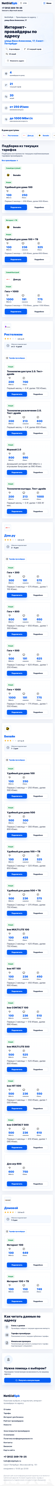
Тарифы (7, 1413)
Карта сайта (9, 1450)
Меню (48, 3)
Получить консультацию (29, 1380)
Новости (7, 1425)
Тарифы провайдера (17, 358)
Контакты (8, 1442)
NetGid (9, 3)
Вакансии (8, 1446)
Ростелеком (13, 135)
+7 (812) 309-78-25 (15, 1456)
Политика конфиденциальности (18, 1438)
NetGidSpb (8, 17)
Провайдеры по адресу (26, 17)
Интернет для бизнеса (13, 1417)
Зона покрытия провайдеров (17, 1431)
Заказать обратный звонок (12, 10)
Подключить (15, 207)
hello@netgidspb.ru (12, 1461)
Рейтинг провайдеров (13, 1421)
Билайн (46, 135)
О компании (9, 1435)
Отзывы (7, 1409)
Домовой (11, 1208)
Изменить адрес (17, 61)
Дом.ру (31, 135)
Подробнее (39, 207)
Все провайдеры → (10, 160)
